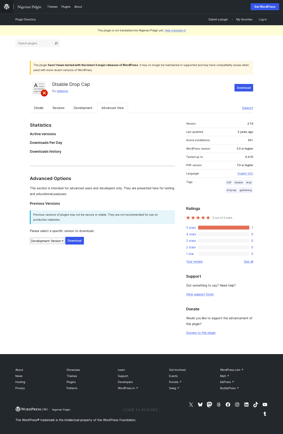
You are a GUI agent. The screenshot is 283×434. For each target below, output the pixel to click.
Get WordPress (264, 6)
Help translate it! (175, 30)
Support (247, 108)
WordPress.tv (128, 388)
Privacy (20, 388)
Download (244, 87)
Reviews (58, 108)
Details (39, 108)
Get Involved (177, 369)
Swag (174, 388)
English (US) (245, 173)
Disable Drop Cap (71, 84)
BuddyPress (229, 388)
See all (248, 261)
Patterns (72, 388)
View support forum (200, 294)
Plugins (71, 382)
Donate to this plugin (201, 333)
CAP (229, 182)
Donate (175, 382)
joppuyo (62, 91)
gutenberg (245, 190)
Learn (121, 369)
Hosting (20, 382)
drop (249, 182)
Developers (125, 382)
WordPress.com (232, 369)
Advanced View (112, 108)
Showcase (73, 369)
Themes (72, 376)
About (19, 369)
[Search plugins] (56, 43)
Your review (194, 261)
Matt (224, 376)
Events (173, 376)
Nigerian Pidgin (61, 409)
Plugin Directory (25, 19)
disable (238, 182)
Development (83, 108)
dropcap (231, 190)
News (19, 376)
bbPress (227, 382)
